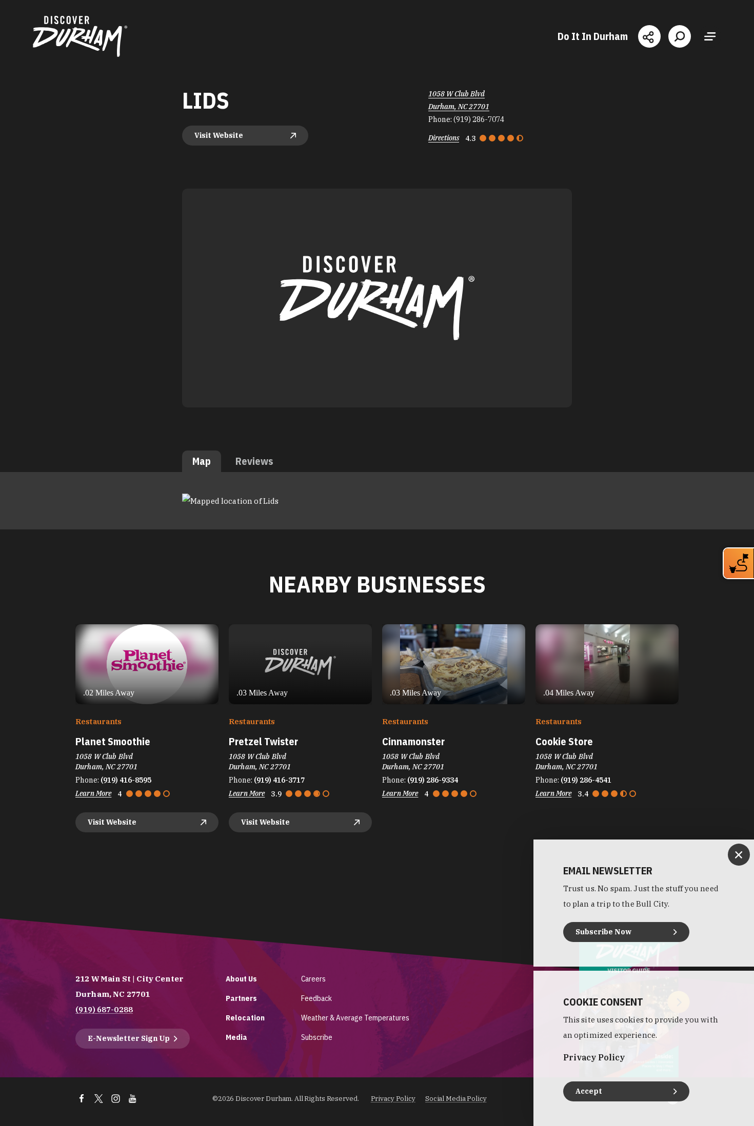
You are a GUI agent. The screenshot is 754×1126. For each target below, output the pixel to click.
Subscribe (316, 1037)
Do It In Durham (593, 36)
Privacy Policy (393, 1098)
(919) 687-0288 (104, 1009)
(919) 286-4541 (586, 780)
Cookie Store (564, 741)
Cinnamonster (413, 741)
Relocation (245, 1017)
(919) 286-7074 (478, 119)
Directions (443, 137)
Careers (313, 979)
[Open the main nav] (710, 36)
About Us (241, 979)
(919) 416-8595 (126, 780)
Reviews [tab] (254, 461)
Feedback (316, 998)
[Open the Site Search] (679, 36)
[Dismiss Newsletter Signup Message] (739, 855)
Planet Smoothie (112, 741)
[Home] (80, 36)
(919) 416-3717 (279, 780)
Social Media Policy (456, 1098)
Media (236, 1037)
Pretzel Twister (263, 741)
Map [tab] (201, 461)
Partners (241, 998)
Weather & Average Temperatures (355, 1017)
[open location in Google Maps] (230, 500)
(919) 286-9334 (432, 780)
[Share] (649, 36)
